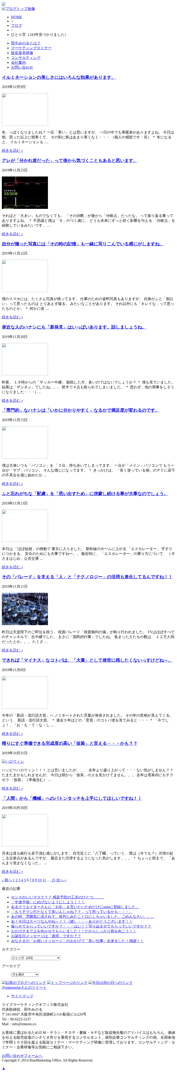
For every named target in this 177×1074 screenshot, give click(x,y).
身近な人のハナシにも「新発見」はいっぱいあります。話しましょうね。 (74, 327)
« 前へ (7, 880)
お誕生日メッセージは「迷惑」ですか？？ (46, 936)
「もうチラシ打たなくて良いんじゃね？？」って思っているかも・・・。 (72, 912)
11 (44, 880)
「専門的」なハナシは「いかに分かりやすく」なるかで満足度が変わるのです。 (80, 410)
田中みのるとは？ (26, 43)
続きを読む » (12, 150)
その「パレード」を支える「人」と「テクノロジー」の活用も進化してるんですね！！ (87, 576)
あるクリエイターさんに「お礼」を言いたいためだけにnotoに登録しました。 (75, 907)
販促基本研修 (22, 53)
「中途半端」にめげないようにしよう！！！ (48, 902)
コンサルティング (26, 58)
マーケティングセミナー (31, 48)
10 (39, 880)
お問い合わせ (22, 67)
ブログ (16, 25)
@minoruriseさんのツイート (24, 987)
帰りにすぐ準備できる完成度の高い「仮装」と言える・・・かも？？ (70, 743)
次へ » (61, 880)
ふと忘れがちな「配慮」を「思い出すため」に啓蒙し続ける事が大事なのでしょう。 (85, 493)
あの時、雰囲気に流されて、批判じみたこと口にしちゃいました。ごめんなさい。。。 (83, 917)
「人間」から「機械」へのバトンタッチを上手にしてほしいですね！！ (72, 798)
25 (53, 880)
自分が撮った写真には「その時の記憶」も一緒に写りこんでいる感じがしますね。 (83, 243)
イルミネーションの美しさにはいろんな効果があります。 (59, 77)
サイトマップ (22, 996)
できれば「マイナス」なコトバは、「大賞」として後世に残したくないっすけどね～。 (87, 660)
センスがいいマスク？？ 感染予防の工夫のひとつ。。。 (57, 897)
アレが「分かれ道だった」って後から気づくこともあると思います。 (70, 160)
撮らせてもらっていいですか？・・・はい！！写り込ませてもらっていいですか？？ (81, 926)
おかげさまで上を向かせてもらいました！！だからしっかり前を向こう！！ (73, 931)
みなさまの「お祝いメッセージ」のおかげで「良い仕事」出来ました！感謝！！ (77, 941)
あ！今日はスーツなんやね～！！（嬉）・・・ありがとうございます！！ (72, 921)
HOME (16, 17)
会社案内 (18, 62)
